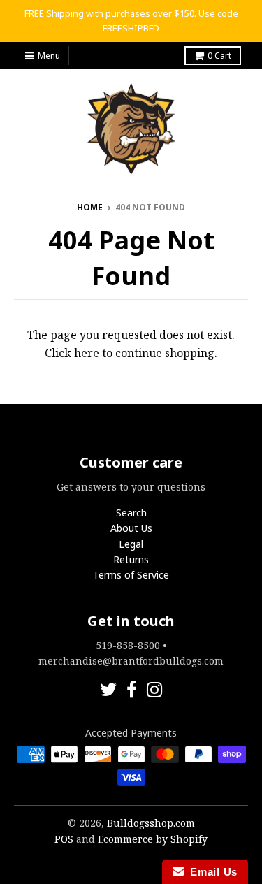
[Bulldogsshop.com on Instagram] (155, 689)
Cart (219, 55)
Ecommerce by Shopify (153, 839)
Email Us (211, 872)
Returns (131, 559)
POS (63, 839)
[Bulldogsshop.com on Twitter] (108, 689)
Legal (131, 544)
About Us (131, 528)
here (86, 353)
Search (131, 512)
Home (90, 207)
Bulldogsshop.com (151, 822)
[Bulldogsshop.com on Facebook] (131, 689)
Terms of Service (131, 574)
